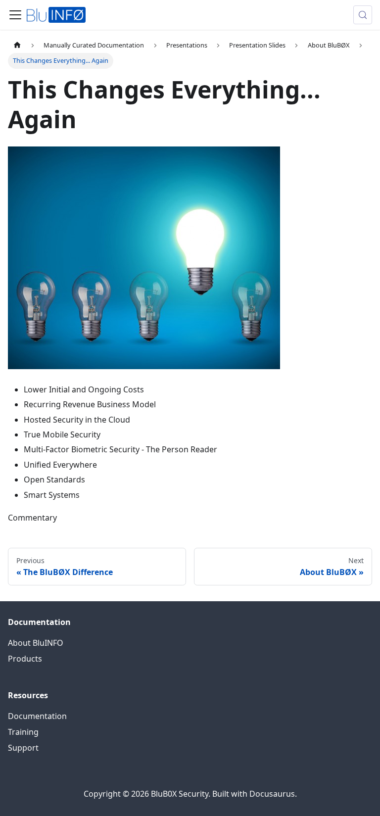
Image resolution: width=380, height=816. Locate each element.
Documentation (37, 716)
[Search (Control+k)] (362, 14)
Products (25, 658)
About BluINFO (35, 642)
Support (23, 747)
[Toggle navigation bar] (15, 14)
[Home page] (17, 45)
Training (23, 731)
